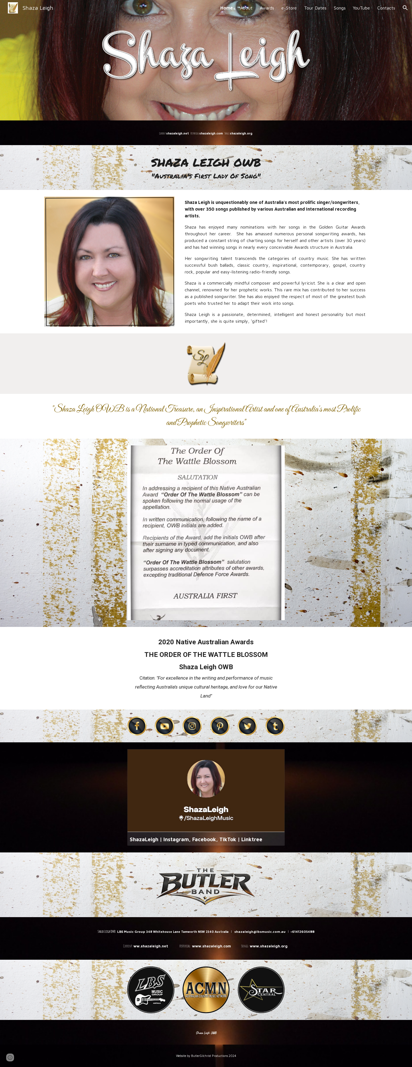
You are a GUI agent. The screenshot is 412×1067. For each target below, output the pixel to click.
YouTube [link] (361, 7)
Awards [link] (267, 7)
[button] (405, 8)
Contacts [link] (386, 7)
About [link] (246, 7)
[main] (206, 132)
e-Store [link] (289, 7)
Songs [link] (340, 7)
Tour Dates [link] (315, 7)
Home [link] (226, 7)
